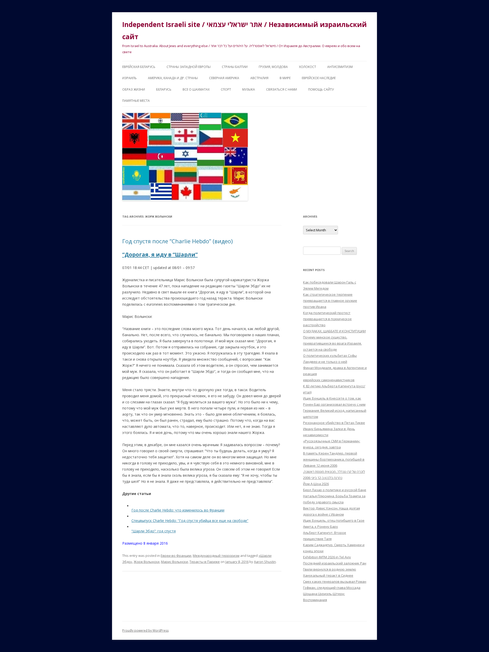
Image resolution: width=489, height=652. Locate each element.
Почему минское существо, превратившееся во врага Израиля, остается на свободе (332, 343)
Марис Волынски (174, 561)
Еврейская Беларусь (138, 67)
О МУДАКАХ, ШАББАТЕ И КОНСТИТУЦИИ (334, 331)
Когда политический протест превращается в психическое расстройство (327, 318)
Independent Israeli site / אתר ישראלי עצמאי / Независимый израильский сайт (244, 30)
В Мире (285, 78)
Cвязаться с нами (281, 89)
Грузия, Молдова (273, 67)
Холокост (307, 67)
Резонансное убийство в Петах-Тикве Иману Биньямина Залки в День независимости (334, 428)
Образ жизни (133, 89)
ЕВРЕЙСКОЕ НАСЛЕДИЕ (319, 78)
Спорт (226, 89)
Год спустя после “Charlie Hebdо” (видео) (177, 241)
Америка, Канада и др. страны (173, 78)
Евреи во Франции (176, 555)
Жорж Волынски (146, 561)
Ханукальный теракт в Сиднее (328, 575)
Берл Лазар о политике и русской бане (334, 490)
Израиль (129, 78)
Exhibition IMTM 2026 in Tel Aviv (327, 557)
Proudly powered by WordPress (145, 630)
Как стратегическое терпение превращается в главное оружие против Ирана (330, 300)
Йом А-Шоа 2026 (316, 483)
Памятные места (136, 100)
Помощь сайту (321, 89)
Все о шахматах (196, 89)
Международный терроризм (216, 555)
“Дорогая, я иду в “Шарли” (160, 254)
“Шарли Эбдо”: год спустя (153, 531)
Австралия (259, 78)
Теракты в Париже (204, 561)
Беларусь (163, 89)
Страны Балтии (235, 67)
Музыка (248, 89)
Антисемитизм (340, 67)
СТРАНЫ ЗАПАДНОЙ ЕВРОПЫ (189, 67)
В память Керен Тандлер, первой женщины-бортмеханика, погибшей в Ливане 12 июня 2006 (333, 459)
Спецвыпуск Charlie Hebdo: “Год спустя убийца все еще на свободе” (189, 520)
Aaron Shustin (265, 561)
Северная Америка (224, 78)
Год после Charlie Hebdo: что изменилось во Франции (177, 510)
